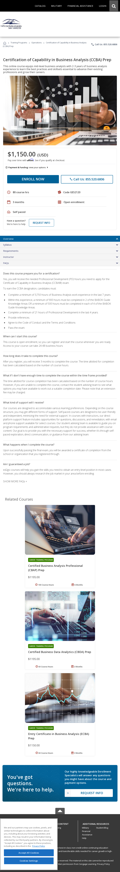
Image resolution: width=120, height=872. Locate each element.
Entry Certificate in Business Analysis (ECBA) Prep (58, 736)
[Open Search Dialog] (113, 5)
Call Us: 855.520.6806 (104, 44)
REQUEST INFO (41, 222)
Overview (8, 238)
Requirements (10, 250)
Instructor (8, 256)
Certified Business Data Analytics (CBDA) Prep (59, 652)
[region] (29, 844)
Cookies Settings (29, 860)
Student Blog (102, 827)
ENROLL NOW (33, 179)
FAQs (6, 263)
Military (85, 827)
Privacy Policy (103, 864)
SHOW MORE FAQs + (15, 481)
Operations (36, 42)
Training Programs (19, 42)
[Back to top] (60, 823)
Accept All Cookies (29, 852)
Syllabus (7, 244)
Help (84, 838)
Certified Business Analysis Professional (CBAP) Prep (55, 568)
